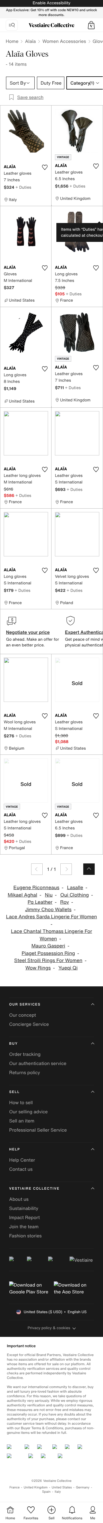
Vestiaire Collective (34, 1188)
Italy (58, 1492)
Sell (14, 1092)
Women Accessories (64, 41)
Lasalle (75, 887)
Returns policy (24, 1072)
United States (62, 1487)
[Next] (66, 869)
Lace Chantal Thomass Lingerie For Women (51, 935)
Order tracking (25, 1054)
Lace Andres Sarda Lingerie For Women (51, 916)
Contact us (21, 1169)
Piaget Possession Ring (48, 953)
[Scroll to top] (89, 869)
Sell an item (21, 1120)
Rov (64, 902)
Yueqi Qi (68, 967)
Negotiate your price (28, 632)
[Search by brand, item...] (12, 25)
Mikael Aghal (22, 895)
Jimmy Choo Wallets (48, 909)
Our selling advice (28, 1111)
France (14, 1487)
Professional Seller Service (38, 1129)
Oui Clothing (74, 895)
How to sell (21, 1102)
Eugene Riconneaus (36, 887)
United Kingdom (36, 1487)
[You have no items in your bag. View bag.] (91, 25)
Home (12, 41)
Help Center (22, 1159)
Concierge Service (29, 1024)
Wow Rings (38, 967)
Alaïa (30, 41)
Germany (83, 1487)
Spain (46, 1492)
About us (19, 1199)
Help (14, 1149)
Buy (13, 1043)
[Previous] (37, 869)
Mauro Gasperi (48, 945)
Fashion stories (25, 1235)
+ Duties (23, 187)
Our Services (25, 1004)
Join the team (24, 1226)
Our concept (22, 1015)
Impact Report (24, 1217)
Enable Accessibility (51, 3)
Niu (49, 895)
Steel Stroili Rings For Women (48, 960)
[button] (91, 25)
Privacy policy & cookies (49, 1328)
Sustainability (23, 1208)
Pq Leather (39, 902)
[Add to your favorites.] (44, 167)
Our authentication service (37, 1063)
